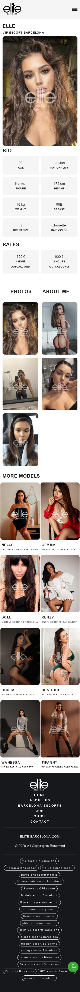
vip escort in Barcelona (39, 860)
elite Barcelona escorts (39, 923)
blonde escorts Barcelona (39, 936)
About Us (40, 800)
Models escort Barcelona (39, 895)
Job (40, 811)
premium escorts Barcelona (39, 929)
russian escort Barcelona (39, 943)
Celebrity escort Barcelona (39, 964)
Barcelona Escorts (40, 805)
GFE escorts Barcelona (56, 971)
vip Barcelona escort (21, 867)
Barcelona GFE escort (39, 888)
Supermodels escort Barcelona (39, 881)
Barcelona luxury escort (39, 909)
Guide (40, 816)
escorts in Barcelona (39, 978)
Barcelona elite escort (39, 916)
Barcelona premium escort (39, 902)
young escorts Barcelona (39, 950)
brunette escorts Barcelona (39, 957)
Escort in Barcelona (19, 971)
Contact (40, 821)
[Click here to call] (73, 967)
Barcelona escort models (39, 874)
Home (40, 795)
